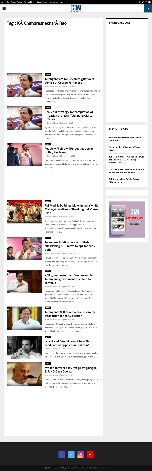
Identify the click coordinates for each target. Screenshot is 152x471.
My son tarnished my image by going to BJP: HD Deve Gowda (71, 369)
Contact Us (54, 2)
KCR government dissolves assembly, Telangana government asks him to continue (69, 279)
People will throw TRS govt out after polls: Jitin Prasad (69, 150)
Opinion (47, 337)
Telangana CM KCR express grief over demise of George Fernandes (69, 81)
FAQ (62, 2)
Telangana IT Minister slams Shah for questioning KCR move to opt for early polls (70, 246)
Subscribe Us (42, 2)
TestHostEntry (52, 86)
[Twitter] (71, 454)
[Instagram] (80, 454)
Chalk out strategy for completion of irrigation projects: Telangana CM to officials (69, 115)
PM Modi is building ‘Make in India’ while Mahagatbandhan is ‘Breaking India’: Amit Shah (72, 209)
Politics (47, 74)
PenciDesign (102, 468)
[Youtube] (90, 454)
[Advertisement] (53, 49)
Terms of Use (29, 2)
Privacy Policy (16, 2)
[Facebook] (61, 454)
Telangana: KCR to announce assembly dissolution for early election (70, 314)
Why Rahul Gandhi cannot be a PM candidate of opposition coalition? (67, 343)
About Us (5, 2)
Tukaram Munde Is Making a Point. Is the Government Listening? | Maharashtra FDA (126, 160)
